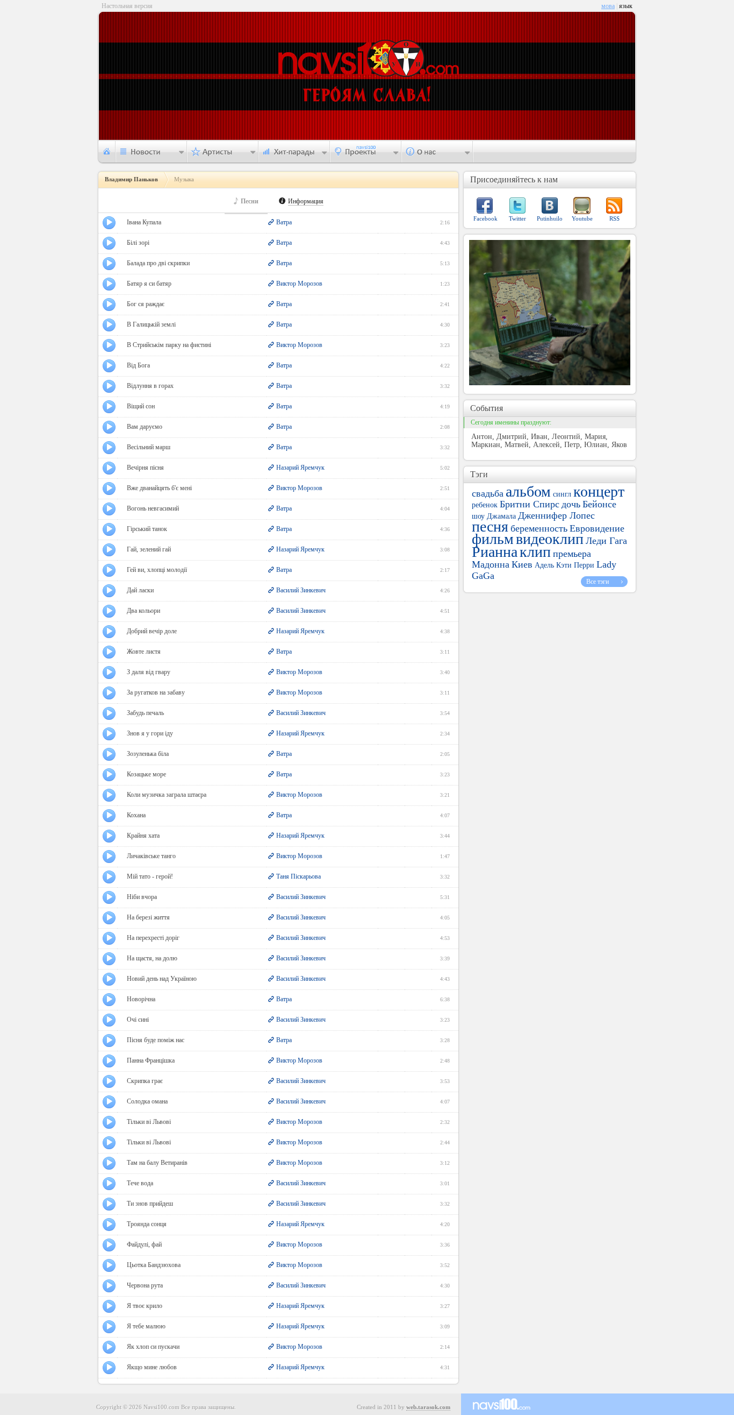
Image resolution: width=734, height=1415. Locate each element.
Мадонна (490, 564)
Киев (522, 564)
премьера (572, 553)
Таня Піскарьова (298, 876)
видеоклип (550, 538)
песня (490, 526)
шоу (478, 516)
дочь (571, 504)
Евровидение (597, 528)
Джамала (501, 516)
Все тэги (597, 581)
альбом (528, 491)
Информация (305, 201)
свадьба (487, 493)
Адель (544, 565)
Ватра (284, 222)
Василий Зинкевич (301, 590)
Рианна (494, 551)
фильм (493, 538)
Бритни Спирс (529, 504)
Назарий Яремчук (300, 467)
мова (608, 6)
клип (535, 551)
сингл (562, 494)
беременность (538, 528)
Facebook (485, 218)
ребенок (485, 505)
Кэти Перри (575, 565)
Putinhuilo (550, 218)
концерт (598, 491)
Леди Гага (606, 540)
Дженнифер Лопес (556, 515)
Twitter (517, 218)
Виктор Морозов (299, 283)
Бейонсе (599, 504)
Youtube (582, 218)
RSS (614, 218)
